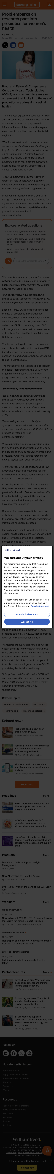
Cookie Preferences (27, 614)
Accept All (27, 622)
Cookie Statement (40, 606)
